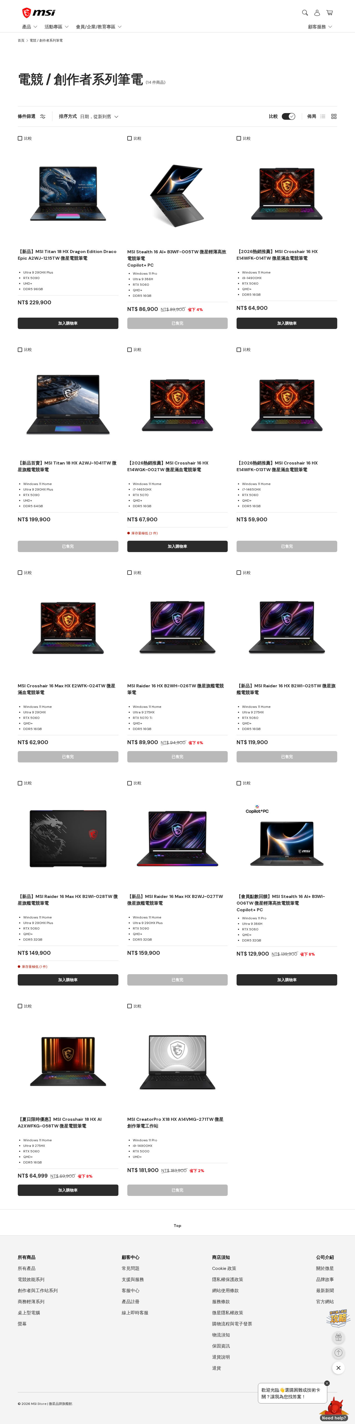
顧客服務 (317, 27)
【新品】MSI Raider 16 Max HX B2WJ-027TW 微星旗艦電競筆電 (175, 900)
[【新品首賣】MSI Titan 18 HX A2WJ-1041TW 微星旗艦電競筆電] (68, 405)
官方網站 (325, 1302)
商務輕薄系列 (31, 1302)
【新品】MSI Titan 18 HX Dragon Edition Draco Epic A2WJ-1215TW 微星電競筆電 (67, 255)
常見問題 (131, 1268)
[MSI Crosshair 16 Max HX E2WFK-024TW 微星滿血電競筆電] (68, 628)
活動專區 (53, 27)
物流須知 (221, 1335)
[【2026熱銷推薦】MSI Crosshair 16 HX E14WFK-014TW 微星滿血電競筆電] (287, 194)
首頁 (21, 40)
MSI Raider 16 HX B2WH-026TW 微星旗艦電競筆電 (175, 689)
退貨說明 (221, 1357)
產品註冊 (131, 1302)
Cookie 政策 (224, 1268)
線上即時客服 (135, 1313)
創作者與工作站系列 (38, 1290)
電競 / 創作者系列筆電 (46, 40)
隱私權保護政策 (227, 1279)
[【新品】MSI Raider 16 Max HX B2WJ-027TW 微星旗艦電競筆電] (177, 838)
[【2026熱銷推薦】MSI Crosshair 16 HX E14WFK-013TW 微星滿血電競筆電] (287, 405)
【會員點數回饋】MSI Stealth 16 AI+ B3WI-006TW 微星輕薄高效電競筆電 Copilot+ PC (281, 903)
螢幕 (22, 1324)
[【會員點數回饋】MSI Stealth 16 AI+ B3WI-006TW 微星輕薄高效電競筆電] (287, 838)
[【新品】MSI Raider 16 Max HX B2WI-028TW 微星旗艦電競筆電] (68, 838)
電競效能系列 (31, 1279)
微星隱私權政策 (227, 1313)
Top (177, 1225)
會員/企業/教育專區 (95, 27)
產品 (26, 27)
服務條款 (221, 1302)
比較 (273, 116)
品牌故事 (325, 1279)
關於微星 (325, 1268)
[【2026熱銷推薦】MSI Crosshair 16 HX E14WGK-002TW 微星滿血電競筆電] (177, 405)
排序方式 (68, 116)
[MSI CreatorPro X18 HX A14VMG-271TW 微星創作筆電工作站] (177, 1061)
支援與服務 (133, 1279)
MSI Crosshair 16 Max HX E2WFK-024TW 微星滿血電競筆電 (66, 689)
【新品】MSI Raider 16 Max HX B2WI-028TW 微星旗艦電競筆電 (68, 900)
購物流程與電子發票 (232, 1324)
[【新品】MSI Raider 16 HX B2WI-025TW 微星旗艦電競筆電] (287, 628)
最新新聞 (325, 1290)
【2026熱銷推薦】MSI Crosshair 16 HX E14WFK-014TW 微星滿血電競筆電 (277, 255)
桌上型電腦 (29, 1313)
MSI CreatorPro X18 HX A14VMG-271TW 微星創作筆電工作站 (175, 1122)
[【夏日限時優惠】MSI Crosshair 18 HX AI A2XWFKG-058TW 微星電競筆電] (68, 1061)
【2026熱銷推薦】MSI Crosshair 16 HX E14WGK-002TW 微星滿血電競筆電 (168, 466)
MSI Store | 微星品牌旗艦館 (51, 1404)
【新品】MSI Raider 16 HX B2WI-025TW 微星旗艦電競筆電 (286, 689)
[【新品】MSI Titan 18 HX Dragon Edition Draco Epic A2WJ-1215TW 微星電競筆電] (68, 194)
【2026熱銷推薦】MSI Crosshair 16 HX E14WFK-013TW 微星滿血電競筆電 (277, 466)
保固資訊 (221, 1346)
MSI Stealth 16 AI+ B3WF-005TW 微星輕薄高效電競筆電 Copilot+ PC (176, 258)
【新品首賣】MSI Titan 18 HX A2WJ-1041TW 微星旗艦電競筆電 (67, 466)
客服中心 (131, 1290)
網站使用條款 (225, 1290)
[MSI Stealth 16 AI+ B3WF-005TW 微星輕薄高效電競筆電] (177, 194)
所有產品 (27, 1268)
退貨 (216, 1368)
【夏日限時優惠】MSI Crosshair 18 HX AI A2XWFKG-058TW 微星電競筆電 (60, 1122)
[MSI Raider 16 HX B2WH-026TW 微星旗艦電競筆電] (177, 628)
